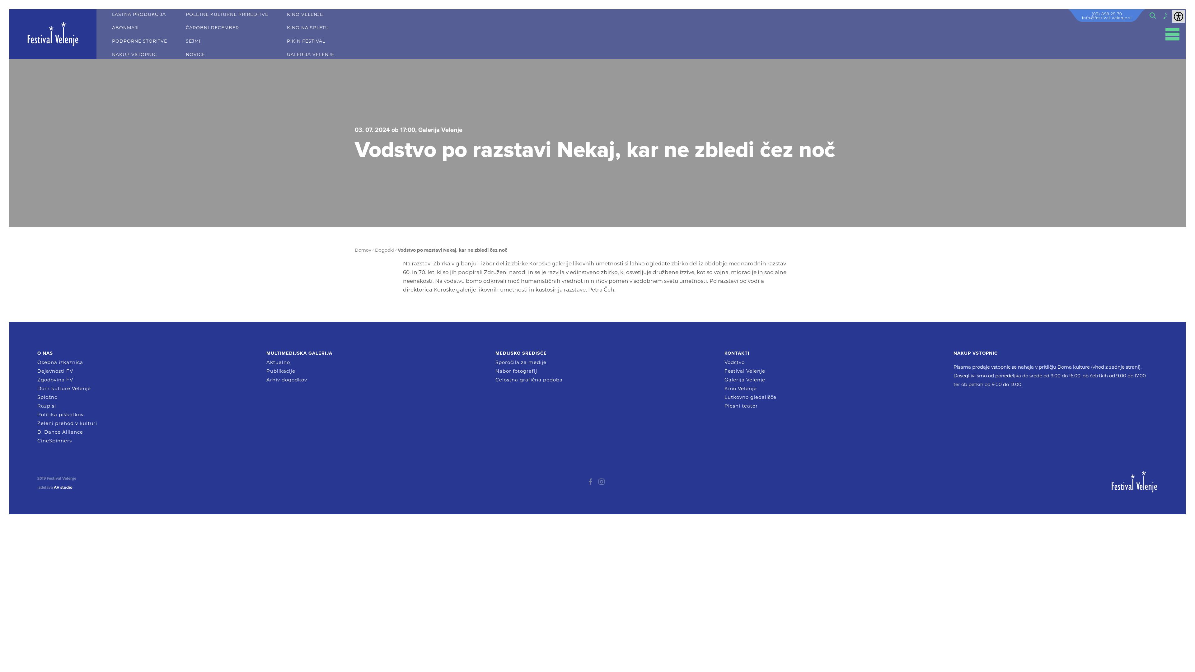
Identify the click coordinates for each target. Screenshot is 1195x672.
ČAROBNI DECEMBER (212, 27)
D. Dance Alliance (60, 432)
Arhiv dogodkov (286, 380)
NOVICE (195, 54)
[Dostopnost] (1178, 16)
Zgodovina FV (55, 380)
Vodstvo (734, 362)
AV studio (63, 487)
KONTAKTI (736, 353)
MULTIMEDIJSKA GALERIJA (299, 353)
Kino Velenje (740, 388)
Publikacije (280, 371)
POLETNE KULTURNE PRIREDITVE (227, 14)
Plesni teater (741, 406)
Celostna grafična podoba (529, 380)
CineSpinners (54, 441)
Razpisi (46, 406)
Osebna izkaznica (60, 362)
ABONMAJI (125, 27)
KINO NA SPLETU (308, 27)
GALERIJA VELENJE (310, 54)
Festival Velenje (744, 371)
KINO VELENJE (305, 14)
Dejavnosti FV (55, 371)
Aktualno (278, 362)
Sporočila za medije (520, 362)
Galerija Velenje (744, 380)
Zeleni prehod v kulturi (67, 423)
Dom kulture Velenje (64, 388)
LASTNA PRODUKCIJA (139, 14)
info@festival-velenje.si (1107, 18)
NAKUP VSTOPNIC (134, 54)
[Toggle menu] (1172, 34)
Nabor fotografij (516, 371)
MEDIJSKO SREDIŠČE (521, 353)
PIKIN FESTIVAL (306, 41)
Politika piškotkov (60, 415)
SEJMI (193, 41)
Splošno (47, 397)
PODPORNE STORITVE (139, 41)
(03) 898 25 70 (1107, 14)
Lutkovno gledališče (750, 397)
